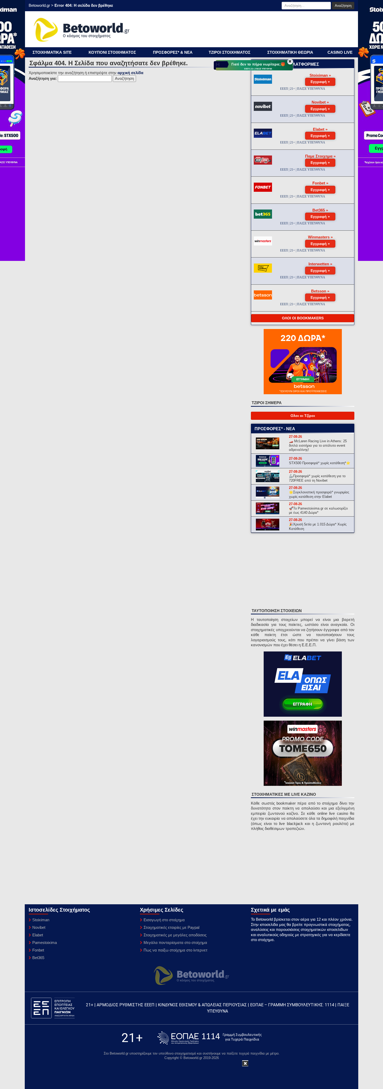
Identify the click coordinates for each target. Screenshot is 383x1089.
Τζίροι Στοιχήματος (229, 52)
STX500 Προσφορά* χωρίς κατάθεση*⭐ (319, 463)
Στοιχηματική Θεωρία (290, 52)
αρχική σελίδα (130, 72)
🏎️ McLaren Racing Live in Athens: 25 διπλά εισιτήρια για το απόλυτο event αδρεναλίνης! (318, 445)
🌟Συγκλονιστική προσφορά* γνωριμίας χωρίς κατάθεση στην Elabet (319, 494)
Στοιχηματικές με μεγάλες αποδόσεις (175, 935)
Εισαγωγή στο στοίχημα (164, 920)
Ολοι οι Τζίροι (303, 416)
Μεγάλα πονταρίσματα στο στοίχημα (175, 942)
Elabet (37, 935)
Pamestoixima (44, 942)
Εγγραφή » (320, 82)
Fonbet (38, 950)
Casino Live (340, 52)
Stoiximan (40, 920)
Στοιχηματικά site (52, 52)
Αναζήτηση (343, 6)
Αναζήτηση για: (43, 78)
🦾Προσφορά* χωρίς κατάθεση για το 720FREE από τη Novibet (317, 478)
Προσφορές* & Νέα (173, 52)
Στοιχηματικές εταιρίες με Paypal (171, 927)
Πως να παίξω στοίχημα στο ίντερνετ (175, 950)
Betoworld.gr (39, 5)
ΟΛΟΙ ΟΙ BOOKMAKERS (303, 318)
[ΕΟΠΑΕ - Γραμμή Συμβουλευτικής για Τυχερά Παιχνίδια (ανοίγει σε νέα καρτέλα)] (209, 1038)
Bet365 (38, 957)
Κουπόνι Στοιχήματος (112, 52)
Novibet (38, 927)
